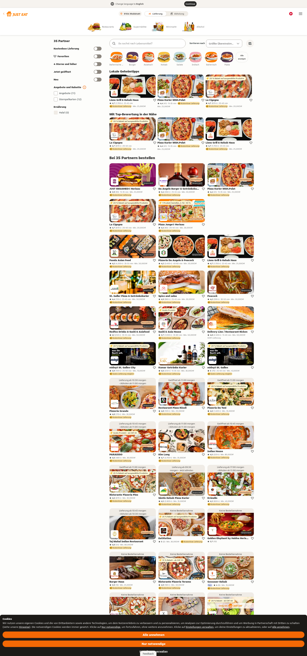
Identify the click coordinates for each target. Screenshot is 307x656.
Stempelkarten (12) (70, 99)
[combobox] (150, 43)
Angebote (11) (67, 93)
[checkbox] (116, 59)
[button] (15, 13)
